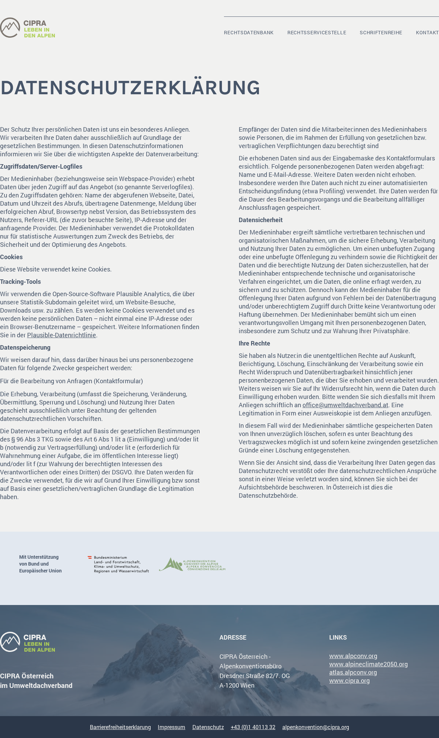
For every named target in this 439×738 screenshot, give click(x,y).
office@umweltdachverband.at (345, 405)
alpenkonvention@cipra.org (315, 726)
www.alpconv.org (353, 656)
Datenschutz (208, 726)
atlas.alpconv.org (353, 672)
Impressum (171, 726)
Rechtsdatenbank (249, 32)
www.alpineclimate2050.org (368, 664)
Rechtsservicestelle (316, 32)
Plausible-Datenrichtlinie (61, 335)
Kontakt (427, 32)
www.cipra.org (349, 680)
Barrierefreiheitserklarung (120, 726)
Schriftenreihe (381, 32)
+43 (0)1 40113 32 (253, 726)
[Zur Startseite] (27, 27)
